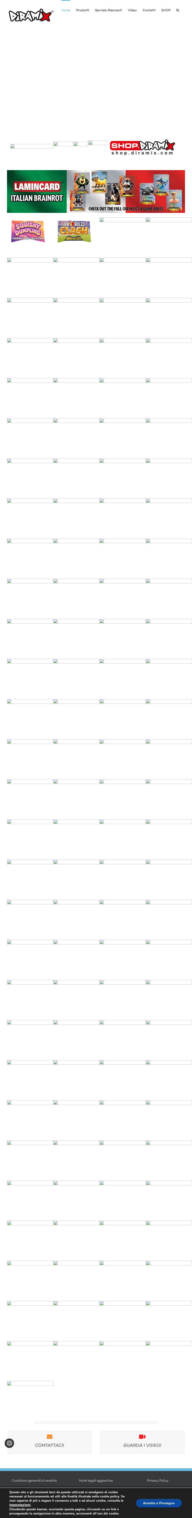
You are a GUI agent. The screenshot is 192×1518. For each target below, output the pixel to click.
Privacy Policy (157, 1480)
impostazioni (19, 1505)
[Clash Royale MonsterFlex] (96, 78)
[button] (177, 10)
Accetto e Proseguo (159, 1503)
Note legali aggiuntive (96, 1480)
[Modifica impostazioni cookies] (9, 1443)
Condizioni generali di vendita (34, 1480)
